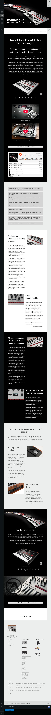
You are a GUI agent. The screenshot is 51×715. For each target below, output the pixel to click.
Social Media (2, 709)
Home (2, 12)
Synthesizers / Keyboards (20, 703)
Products (2, 15)
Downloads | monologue (37, 326)
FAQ (50, 48)
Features (2, 19)
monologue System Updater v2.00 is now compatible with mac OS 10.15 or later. (30, 683)
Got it (9, 710)
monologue (28, 703)
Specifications (30, 31)
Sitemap (47, 703)
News (2, 704)
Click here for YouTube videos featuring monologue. (25, 146)
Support (2, 26)
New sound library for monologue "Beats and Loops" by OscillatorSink (28, 687)
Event (10, 645)
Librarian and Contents (41, 31)
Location (2, 706)
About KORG (2, 713)
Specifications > (25, 616)
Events (2, 23)
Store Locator (2, 30)
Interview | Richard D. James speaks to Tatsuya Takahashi (25, 602)
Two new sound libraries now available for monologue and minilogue (28, 690)
